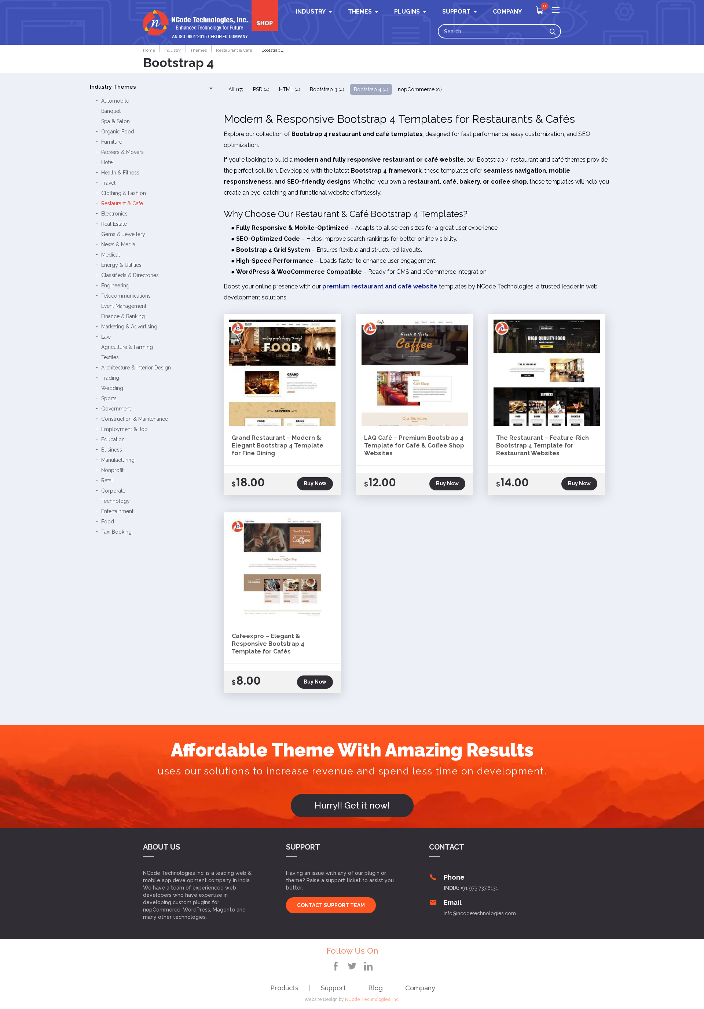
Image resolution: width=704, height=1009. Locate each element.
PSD (261, 89)
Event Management (123, 306)
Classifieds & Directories (130, 275)
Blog (375, 988)
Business (111, 450)
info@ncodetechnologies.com (480, 913)
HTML (289, 89)
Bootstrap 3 (327, 89)
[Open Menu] (555, 10)
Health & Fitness (120, 173)
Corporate (113, 491)
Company (420, 988)
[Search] (554, 31)
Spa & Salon (115, 121)
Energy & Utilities (121, 265)
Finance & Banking (123, 316)
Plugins (407, 11)
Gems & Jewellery (123, 234)
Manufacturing (118, 460)
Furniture (111, 142)
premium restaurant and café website (379, 286)
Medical (110, 255)
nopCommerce (420, 89)
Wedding (112, 388)
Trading (110, 378)
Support (333, 988)
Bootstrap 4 (371, 89)
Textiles (110, 357)
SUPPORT (456, 11)
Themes (360, 11)
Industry (311, 11)
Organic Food (117, 132)
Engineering (115, 285)
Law (106, 337)
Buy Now (315, 483)
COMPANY (507, 11)
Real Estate (114, 224)
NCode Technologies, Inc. (372, 999)
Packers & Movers (122, 152)
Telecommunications (126, 296)
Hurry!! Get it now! (352, 805)
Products (284, 988)
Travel (108, 183)
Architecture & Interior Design (136, 368)
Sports (109, 398)
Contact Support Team (331, 905)
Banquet (111, 111)
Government (116, 409)
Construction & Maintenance (134, 419)
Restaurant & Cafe (122, 203)
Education (113, 439)
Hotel (107, 162)
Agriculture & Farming (127, 347)
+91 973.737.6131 (479, 888)
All (235, 89)
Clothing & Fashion (123, 193)
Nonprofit (112, 470)
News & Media (118, 244)
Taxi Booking (116, 532)
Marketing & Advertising (129, 326)
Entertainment (117, 511)
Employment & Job (124, 429)
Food (107, 521)
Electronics (114, 214)
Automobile (115, 101)
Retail (107, 480)
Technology (115, 501)
